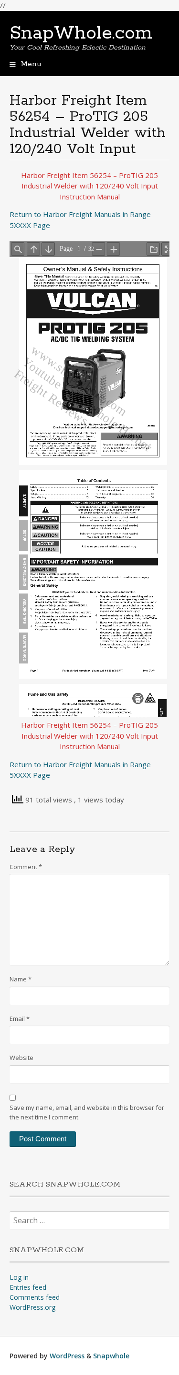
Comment (26, 866)
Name (21, 979)
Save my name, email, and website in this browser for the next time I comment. (87, 1112)
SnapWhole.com (81, 33)
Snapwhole (111, 1355)
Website (21, 1057)
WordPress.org (32, 1307)
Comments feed (35, 1297)
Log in (19, 1277)
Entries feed (28, 1287)
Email (20, 1018)
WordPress (67, 1355)
